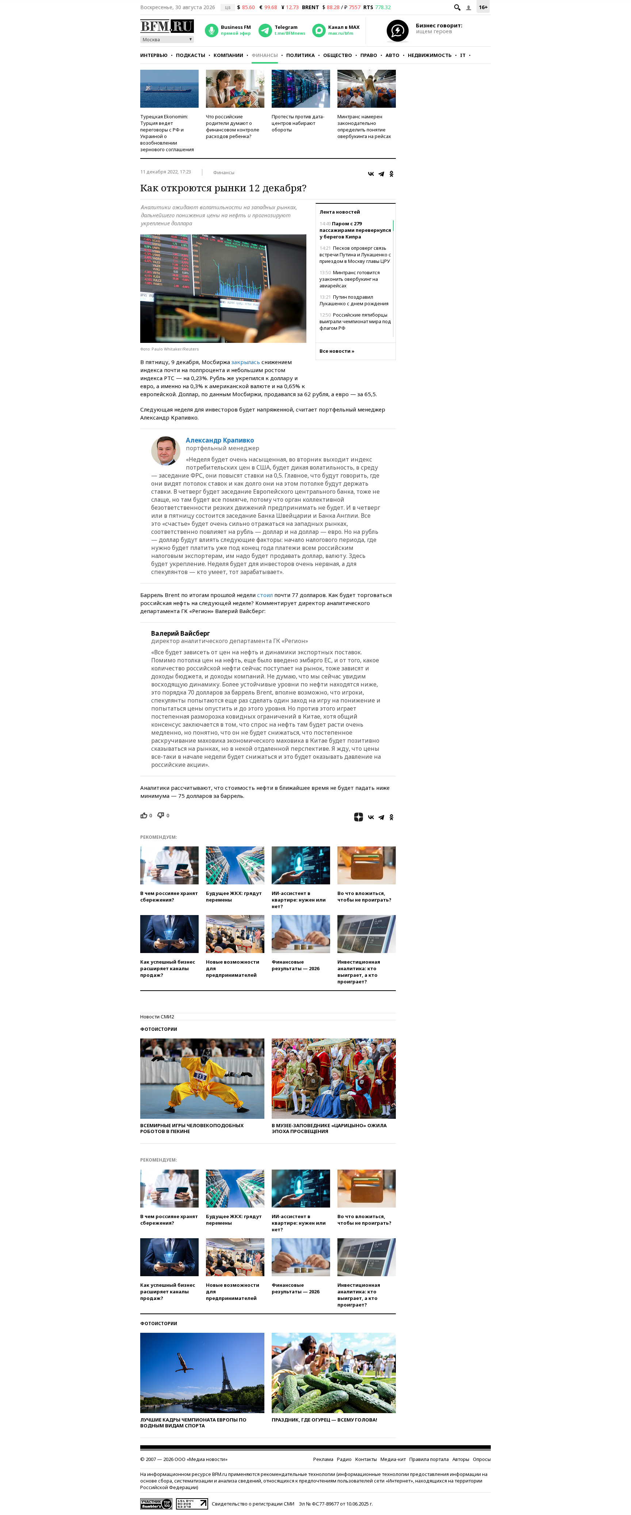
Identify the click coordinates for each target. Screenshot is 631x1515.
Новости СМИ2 (157, 1016)
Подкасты (190, 55)
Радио (344, 1459)
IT (463, 55)
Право (368, 55)
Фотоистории (158, 1029)
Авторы (460, 1459)
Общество (337, 55)
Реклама (323, 1459)
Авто (392, 55)
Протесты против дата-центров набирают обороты (298, 123)
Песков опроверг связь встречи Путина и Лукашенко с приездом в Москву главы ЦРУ (355, 254)
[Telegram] (381, 173)
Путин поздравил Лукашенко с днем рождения (354, 300)
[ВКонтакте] (371, 173)
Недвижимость (430, 55)
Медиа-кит (393, 1459)
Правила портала (429, 1459)
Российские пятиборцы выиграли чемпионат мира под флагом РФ (355, 321)
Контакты (366, 1459)
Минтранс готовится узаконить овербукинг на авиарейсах (350, 279)
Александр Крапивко (220, 440)
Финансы (265, 55)
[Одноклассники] (391, 173)
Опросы (482, 1459)
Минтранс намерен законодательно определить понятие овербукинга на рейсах (364, 126)
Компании (228, 55)
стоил (265, 594)
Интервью (154, 55)
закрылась (246, 362)
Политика (300, 55)
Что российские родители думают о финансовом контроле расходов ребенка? (232, 126)
